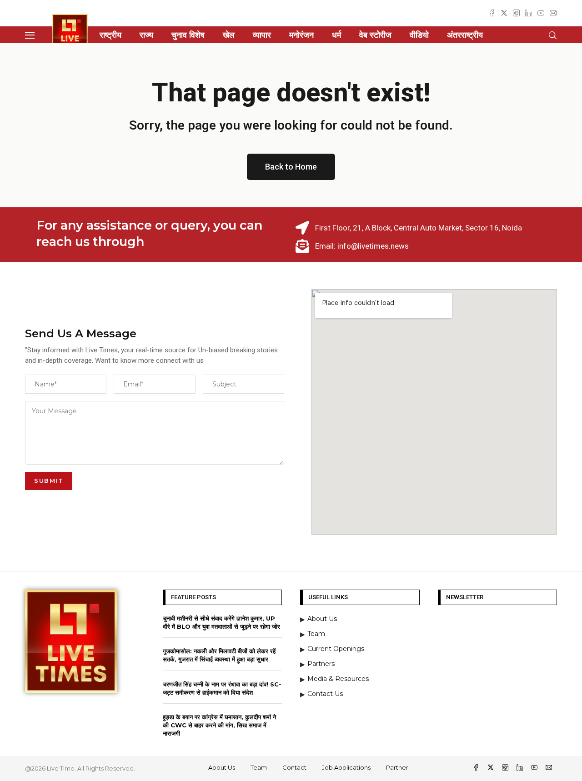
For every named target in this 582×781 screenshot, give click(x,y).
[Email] (553, 13)
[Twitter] (504, 13)
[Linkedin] (528, 13)
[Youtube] (541, 13)
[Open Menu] (30, 35)
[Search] (552, 35)
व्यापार (262, 35)
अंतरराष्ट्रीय (465, 35)
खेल (229, 35)
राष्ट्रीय (110, 35)
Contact (294, 767)
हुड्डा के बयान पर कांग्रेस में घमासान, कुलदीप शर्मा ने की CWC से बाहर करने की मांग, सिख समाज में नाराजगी (219, 725)
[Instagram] (516, 13)
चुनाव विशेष (188, 35)
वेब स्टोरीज (375, 35)
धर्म (336, 35)
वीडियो (419, 35)
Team (259, 767)
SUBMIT (48, 480)
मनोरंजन (301, 35)
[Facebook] (492, 13)
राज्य (146, 35)
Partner (397, 767)
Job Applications (346, 767)
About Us (221, 767)
